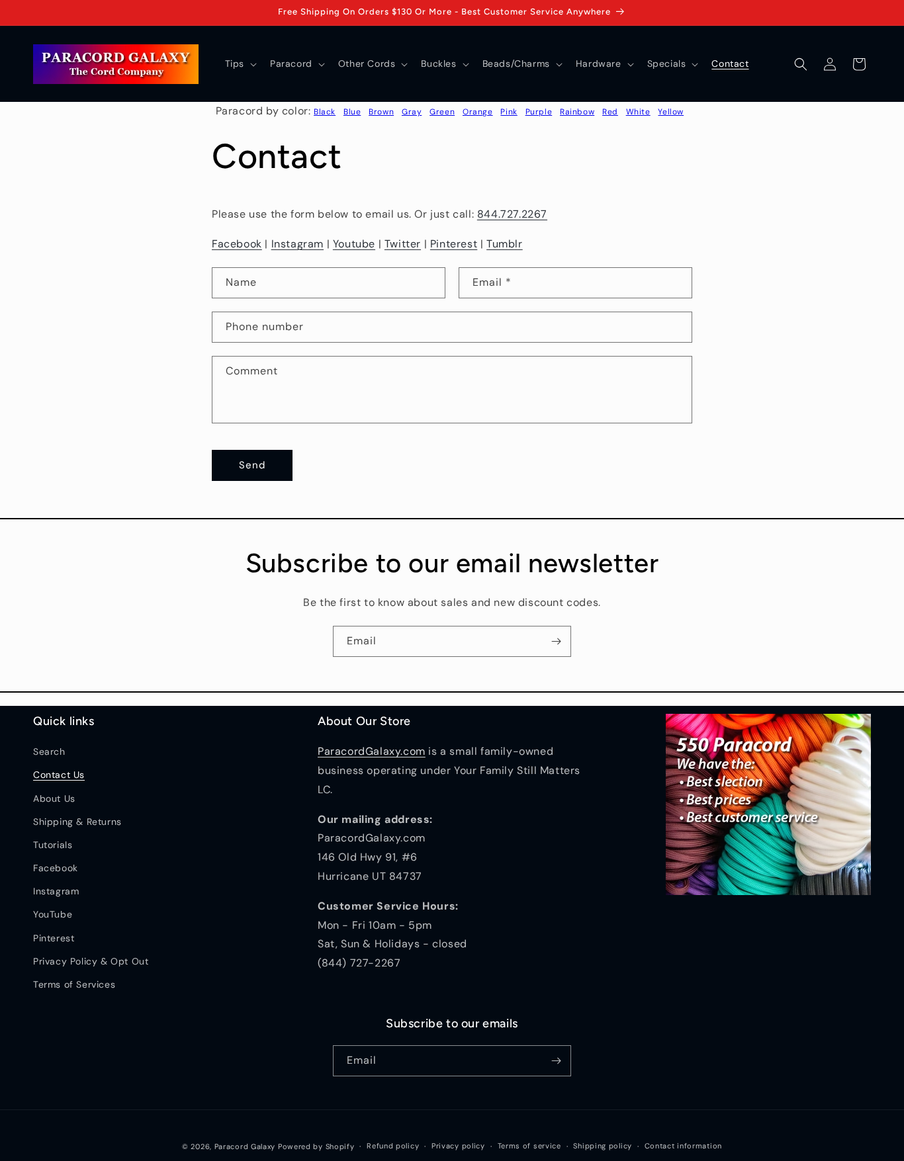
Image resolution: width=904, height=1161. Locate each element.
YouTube (52, 914)
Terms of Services (74, 984)
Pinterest (453, 244)
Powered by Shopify (316, 1146)
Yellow (671, 112)
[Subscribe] (555, 641)
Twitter (402, 244)
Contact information (683, 1145)
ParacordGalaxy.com (372, 751)
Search (49, 751)
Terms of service (529, 1145)
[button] (239, 63)
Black (325, 112)
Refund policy (393, 1145)
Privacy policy (458, 1145)
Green (442, 112)
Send (252, 465)
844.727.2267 (512, 214)
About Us (54, 798)
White (638, 112)
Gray (412, 112)
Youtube (354, 244)
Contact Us (59, 775)
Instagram (297, 244)
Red (610, 112)
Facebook (237, 244)
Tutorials (52, 845)
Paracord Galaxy (245, 1146)
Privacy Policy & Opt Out (90, 961)
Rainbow (577, 112)
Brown (381, 112)
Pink (508, 112)
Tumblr (504, 244)
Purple (539, 112)
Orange (478, 112)
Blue (352, 112)
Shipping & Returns (77, 822)
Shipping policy (602, 1145)
